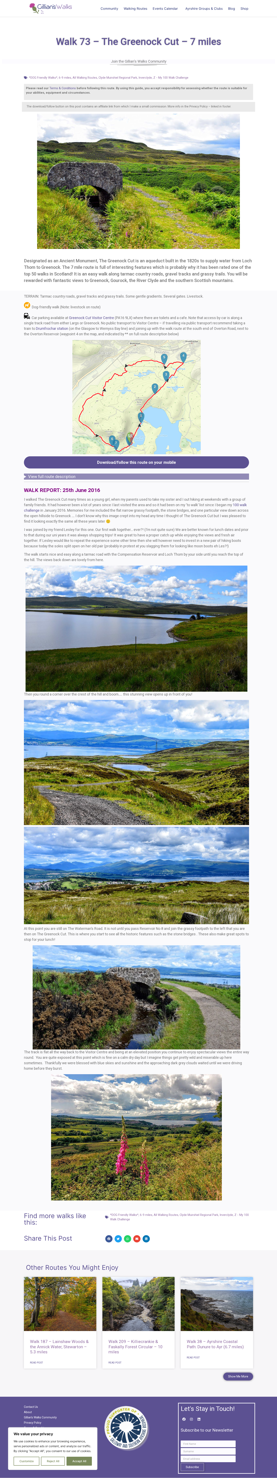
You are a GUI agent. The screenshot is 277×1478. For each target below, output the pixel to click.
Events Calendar (165, 8)
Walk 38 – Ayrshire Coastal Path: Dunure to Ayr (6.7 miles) (215, 1344)
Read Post (36, 1362)
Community (109, 8)
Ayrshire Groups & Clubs (204, 8)
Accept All (79, 1461)
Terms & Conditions (62, 88)
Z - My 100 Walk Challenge (170, 77)
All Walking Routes (85, 77)
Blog (231, 8)
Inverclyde (145, 77)
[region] (52, 1448)
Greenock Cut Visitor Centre (91, 318)
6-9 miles (65, 77)
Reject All (53, 1461)
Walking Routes (135, 8)
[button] (109, 1238)
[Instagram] (191, 1419)
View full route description (51, 476)
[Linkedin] (199, 1419)
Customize (26, 1461)
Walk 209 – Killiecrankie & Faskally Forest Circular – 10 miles (135, 1346)
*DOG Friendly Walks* (43, 77)
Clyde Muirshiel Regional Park (118, 77)
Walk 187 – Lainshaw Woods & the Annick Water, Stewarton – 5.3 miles (59, 1346)
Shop (244, 8)
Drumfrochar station (52, 328)
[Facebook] (184, 1419)
